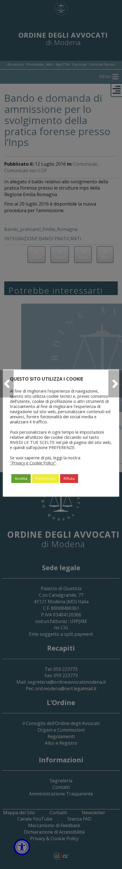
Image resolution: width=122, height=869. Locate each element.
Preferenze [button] (45, 478)
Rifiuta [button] (69, 478)
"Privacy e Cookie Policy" (33, 462)
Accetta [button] (21, 478)
